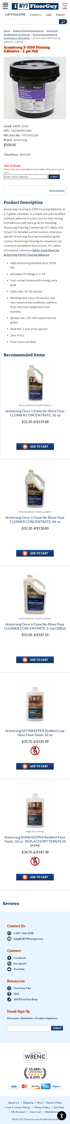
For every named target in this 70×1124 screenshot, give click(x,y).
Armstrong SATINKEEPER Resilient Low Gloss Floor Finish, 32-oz (35, 733)
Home (7, 30)
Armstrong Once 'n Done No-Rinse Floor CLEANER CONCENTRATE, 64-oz (35, 520)
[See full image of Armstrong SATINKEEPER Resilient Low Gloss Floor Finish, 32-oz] (35, 700)
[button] (54, 177)
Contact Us (35, 15)
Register (60, 15)
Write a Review (57, 190)
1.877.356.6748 (15, 14)
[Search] (30, 21)
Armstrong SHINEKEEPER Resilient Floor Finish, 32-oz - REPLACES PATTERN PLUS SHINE (35, 841)
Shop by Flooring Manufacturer (28, 30)
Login (49, 15)
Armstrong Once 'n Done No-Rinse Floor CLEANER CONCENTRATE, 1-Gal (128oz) (35, 626)
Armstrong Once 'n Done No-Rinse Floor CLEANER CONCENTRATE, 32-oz (35, 413)
